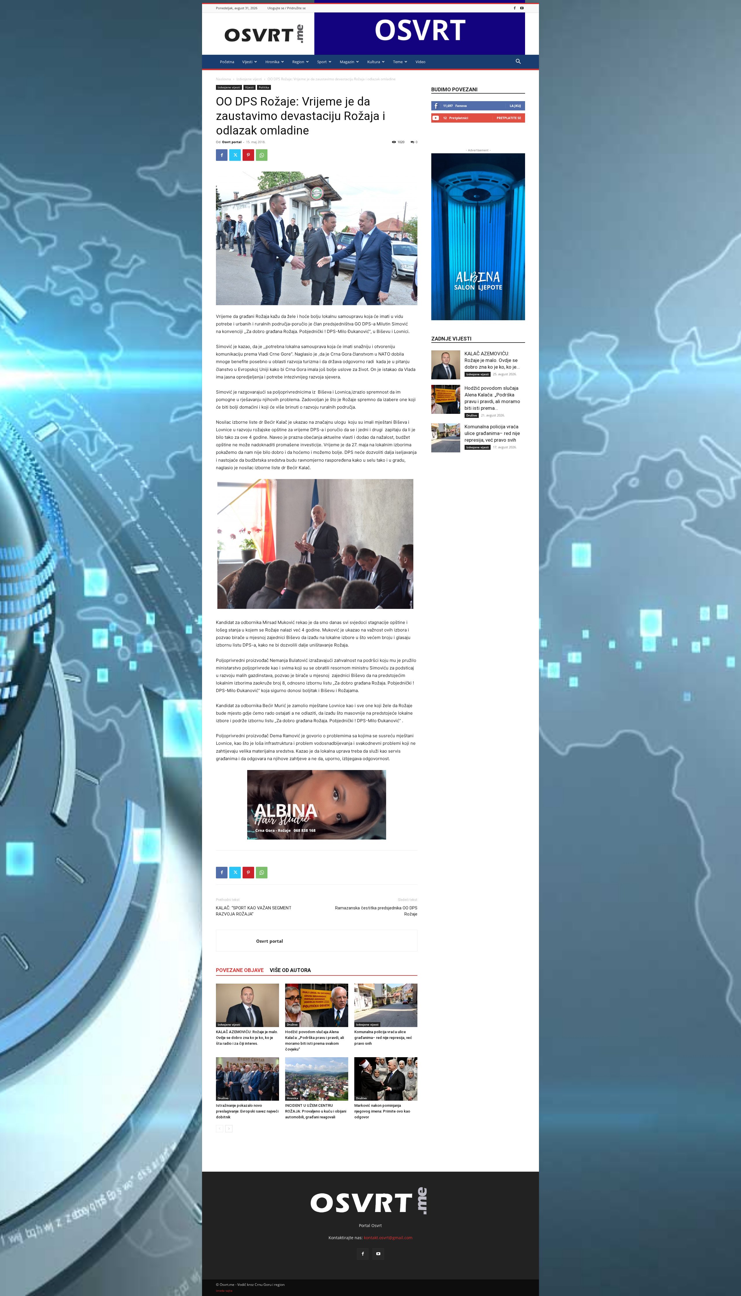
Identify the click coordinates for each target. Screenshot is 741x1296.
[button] (518, 62)
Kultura (373, 61)
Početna (227, 61)
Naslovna (223, 79)
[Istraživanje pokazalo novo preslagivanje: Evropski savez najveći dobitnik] (247, 1079)
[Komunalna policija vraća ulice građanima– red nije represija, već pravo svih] (385, 1005)
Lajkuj (515, 105)
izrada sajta (224, 1291)
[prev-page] (219, 1128)
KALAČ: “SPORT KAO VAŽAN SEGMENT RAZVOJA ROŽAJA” (253, 911)
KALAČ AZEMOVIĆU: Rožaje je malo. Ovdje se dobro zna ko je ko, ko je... (492, 360)
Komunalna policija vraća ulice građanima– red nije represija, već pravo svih (383, 1038)
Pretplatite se (509, 118)
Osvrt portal (231, 142)
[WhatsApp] (261, 155)
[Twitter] (235, 155)
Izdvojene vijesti (249, 79)
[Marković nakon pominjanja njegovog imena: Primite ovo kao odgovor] (385, 1079)
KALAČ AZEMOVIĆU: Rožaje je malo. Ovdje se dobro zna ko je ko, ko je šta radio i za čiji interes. (247, 1038)
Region (298, 61)
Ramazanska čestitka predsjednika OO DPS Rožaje (376, 911)
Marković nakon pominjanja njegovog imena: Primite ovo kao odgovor (382, 1111)
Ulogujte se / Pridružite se (286, 8)
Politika (264, 87)
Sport (322, 61)
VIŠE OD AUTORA (290, 970)
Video (420, 61)
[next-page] (228, 1128)
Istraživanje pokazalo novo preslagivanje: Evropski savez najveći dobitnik (247, 1111)
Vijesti (247, 61)
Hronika (272, 61)
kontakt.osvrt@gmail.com (388, 1237)
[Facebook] (514, 8)
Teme (398, 61)
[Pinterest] (248, 155)
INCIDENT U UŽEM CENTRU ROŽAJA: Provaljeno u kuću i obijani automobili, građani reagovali (315, 1111)
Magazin (347, 61)
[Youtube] (522, 8)
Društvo (292, 1024)
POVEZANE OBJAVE (240, 970)
